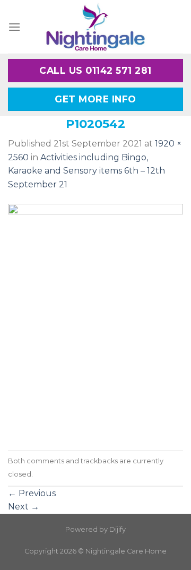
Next (23, 507)
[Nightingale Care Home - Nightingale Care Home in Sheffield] (95, 27)
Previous (32, 493)
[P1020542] (95, 320)
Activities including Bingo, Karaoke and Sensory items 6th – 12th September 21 (86, 170)
